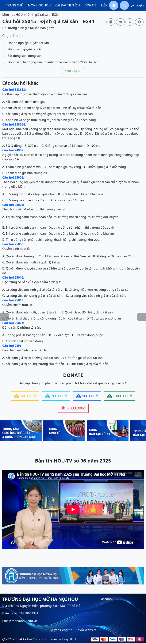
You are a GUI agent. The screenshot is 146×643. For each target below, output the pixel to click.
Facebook (106, 599)
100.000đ (25, 395)
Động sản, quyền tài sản (25, 49)
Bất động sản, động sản (25, 56)
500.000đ (87, 395)
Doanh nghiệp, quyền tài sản (28, 43)
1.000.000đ (119, 395)
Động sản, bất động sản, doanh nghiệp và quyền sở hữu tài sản (53, 62)
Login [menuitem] (137, 5)
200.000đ (56, 395)
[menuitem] (15, 5)
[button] (113, 5)
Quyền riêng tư (61, 630)
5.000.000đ (73, 408)
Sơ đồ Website (86, 630)
